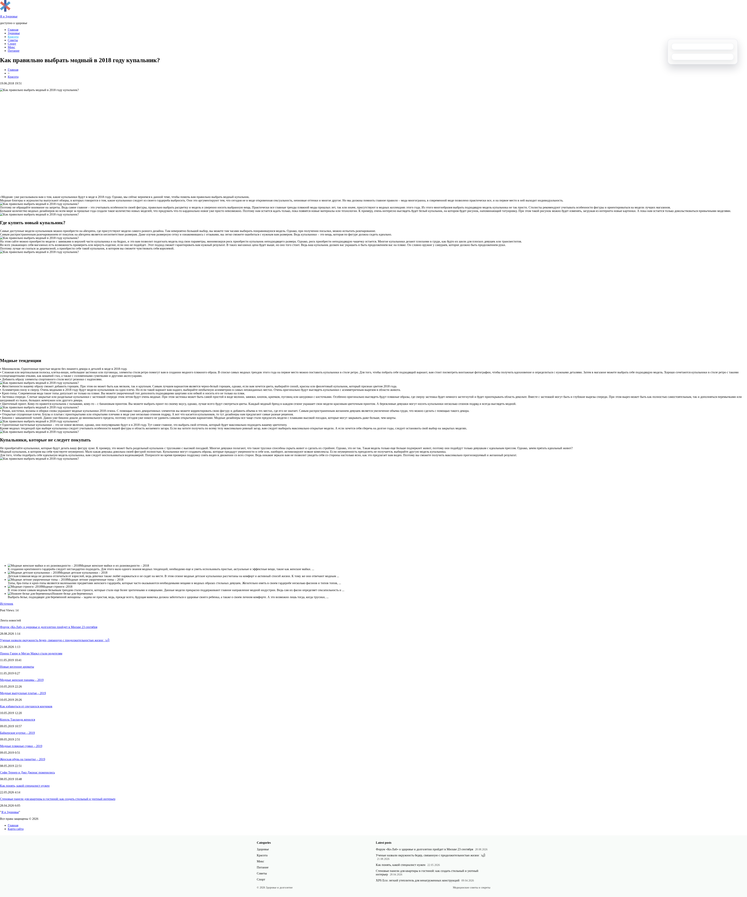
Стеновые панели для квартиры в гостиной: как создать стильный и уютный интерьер (57, 799)
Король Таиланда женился (17, 719)
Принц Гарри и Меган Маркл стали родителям (31, 653)
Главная (13, 29)
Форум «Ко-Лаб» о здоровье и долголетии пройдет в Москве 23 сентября (48, 627)
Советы (13, 40)
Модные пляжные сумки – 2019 (21, 746)
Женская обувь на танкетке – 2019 (22, 759)
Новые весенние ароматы (17, 666)
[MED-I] (5, 10)
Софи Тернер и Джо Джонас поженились (27, 772)
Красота (13, 36)
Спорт (12, 43)
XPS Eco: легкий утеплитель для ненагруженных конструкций (417, 880)
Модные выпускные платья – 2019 (23, 693)
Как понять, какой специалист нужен (25, 785)
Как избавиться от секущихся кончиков (26, 706)
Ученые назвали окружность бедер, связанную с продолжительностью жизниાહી (55, 640)
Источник (6, 603)
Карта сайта (16, 828)
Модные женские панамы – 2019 (22, 680)
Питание (13, 50)
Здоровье (14, 33)
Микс (11, 47)
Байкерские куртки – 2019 (17, 732)
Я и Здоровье (10, 812)
